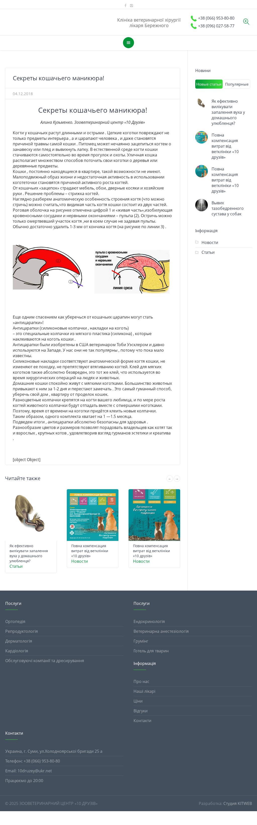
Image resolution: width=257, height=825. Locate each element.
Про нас (141, 681)
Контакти (142, 720)
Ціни (138, 701)
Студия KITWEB (237, 803)
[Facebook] (125, 5)
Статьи (16, 566)
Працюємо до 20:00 (24, 780)
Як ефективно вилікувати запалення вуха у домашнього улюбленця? (29, 553)
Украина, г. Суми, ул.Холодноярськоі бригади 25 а (53, 751)
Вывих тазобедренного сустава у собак (228, 208)
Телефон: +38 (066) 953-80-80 (32, 761)
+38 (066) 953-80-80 (216, 18)
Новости (79, 561)
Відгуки (141, 711)
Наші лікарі (144, 691)
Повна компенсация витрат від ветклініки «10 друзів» (89, 550)
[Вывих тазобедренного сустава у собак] (201, 205)
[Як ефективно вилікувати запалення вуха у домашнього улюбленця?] (201, 103)
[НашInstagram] (131, 5)
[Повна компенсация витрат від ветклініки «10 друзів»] (201, 137)
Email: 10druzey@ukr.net (28, 771)
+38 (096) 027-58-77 (216, 26)
